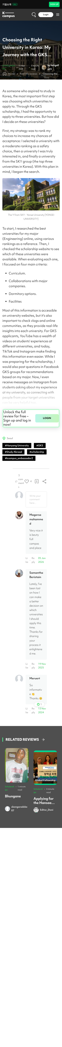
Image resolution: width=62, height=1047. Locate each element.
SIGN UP (54, 4)
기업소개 (6, 4)
